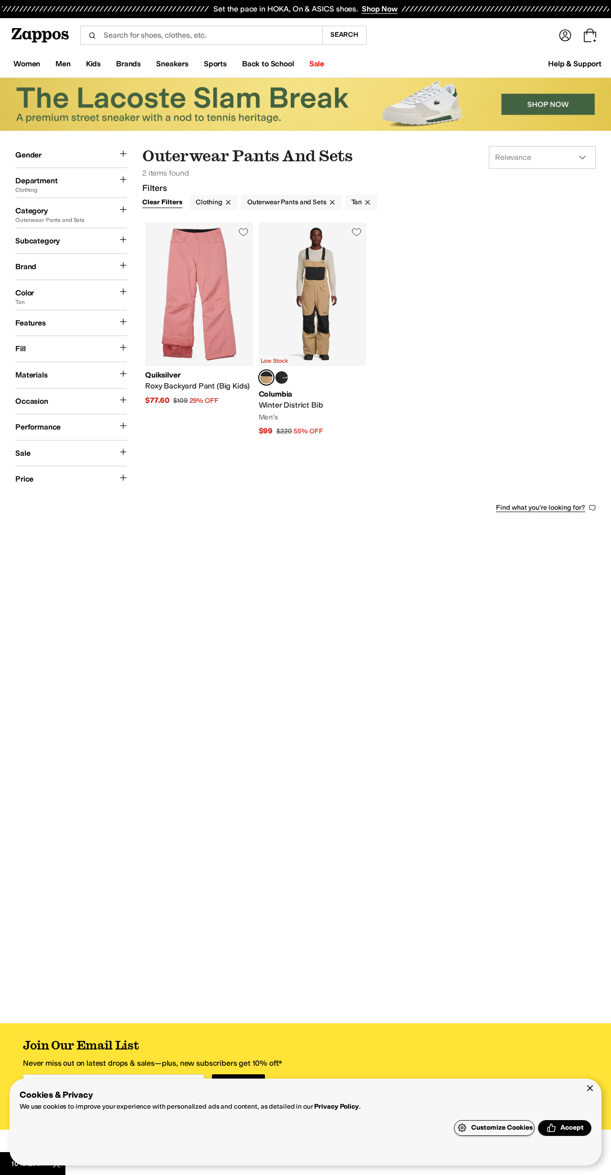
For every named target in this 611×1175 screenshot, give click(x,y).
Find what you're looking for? (540, 508)
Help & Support (574, 63)
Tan (356, 202)
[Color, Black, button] (281, 377)
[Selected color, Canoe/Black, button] (266, 377)
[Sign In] (565, 35)
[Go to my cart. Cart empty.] (590, 35)
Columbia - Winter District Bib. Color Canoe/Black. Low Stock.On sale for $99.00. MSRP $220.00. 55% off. (313, 329)
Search (344, 35)
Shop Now (380, 8)
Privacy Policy (336, 1106)
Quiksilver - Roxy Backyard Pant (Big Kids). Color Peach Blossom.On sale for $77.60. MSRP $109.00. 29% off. (199, 329)
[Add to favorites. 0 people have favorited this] (243, 232)
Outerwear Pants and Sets (287, 202)
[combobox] (201, 35)
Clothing (209, 202)
